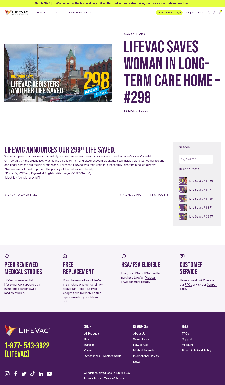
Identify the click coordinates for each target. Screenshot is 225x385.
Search (191, 159)
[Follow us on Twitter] (24, 374)
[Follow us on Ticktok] (32, 374)
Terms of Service (114, 378)
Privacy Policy (92, 378)
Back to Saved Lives (23, 194)
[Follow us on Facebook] (15, 374)
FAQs (188, 284)
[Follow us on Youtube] (49, 374)
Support (212, 284)
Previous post (133, 194)
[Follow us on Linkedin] (41, 374)
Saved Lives (134, 34)
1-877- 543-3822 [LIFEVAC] (26, 350)
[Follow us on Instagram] (7, 374)
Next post (157, 194)
